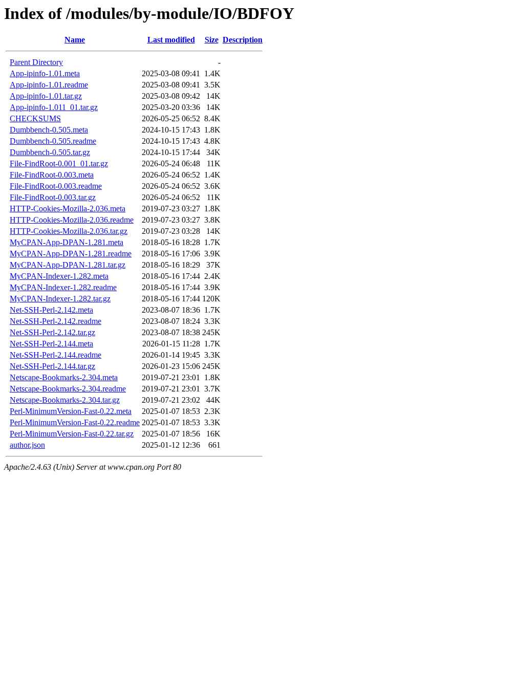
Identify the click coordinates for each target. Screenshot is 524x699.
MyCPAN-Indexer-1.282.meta (59, 276)
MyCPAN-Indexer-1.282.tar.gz (60, 298)
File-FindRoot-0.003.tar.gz (53, 197)
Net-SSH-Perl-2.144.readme (55, 355)
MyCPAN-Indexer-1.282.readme (63, 287)
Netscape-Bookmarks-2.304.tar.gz (65, 400)
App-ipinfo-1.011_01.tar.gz (54, 107)
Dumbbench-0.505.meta (49, 129)
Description (243, 39)
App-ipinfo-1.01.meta (45, 73)
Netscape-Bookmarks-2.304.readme (68, 388)
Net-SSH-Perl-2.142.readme (55, 321)
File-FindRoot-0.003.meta (52, 174)
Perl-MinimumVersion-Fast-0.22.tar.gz (72, 433)
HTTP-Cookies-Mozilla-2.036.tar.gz (68, 231)
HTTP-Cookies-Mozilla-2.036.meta (67, 208)
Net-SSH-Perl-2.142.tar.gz (52, 332)
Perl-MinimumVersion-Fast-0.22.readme (75, 422)
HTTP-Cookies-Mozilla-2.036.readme (72, 219)
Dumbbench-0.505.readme (53, 141)
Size (212, 39)
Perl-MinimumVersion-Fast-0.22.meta (71, 411)
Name (74, 39)
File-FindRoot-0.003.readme (56, 186)
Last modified (171, 39)
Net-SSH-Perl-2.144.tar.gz (52, 366)
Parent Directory (36, 62)
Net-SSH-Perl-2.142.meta (51, 309)
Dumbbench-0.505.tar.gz (50, 152)
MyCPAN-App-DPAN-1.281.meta (66, 242)
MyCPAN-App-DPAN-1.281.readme (71, 253)
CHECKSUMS (35, 118)
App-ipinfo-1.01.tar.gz (46, 96)
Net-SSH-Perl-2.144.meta (51, 343)
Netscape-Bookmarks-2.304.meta (64, 377)
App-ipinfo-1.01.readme (49, 84)
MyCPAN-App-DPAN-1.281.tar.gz (67, 264)
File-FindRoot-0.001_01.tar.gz (59, 163)
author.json (27, 445)
